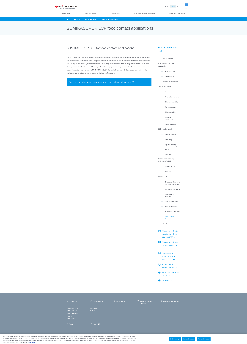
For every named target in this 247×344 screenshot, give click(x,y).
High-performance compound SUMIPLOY (169, 266)
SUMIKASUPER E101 (73, 313)
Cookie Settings (174, 339)
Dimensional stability (171, 102)
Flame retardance (170, 107)
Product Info (66, 13)
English (173, 6)
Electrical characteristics (169, 118)
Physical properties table (170, 82)
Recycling (168, 154)
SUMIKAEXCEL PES (73, 311)
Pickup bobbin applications (169, 195)
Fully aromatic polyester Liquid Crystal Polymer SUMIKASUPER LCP (170, 234)
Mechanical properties (172, 97)
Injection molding (170, 134)
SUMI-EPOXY (71, 319)
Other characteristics (171, 124)
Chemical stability (170, 112)
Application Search (95, 311)
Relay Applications (171, 206)
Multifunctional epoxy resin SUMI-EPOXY (171, 274)
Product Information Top (168, 49)
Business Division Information (144, 13)
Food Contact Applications (169, 218)
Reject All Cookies (188, 339)
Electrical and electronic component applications (172, 183)
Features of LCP (170, 71)
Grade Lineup (169, 76)
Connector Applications (172, 189)
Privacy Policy (32, 342)
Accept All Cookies (203, 339)
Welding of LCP (170, 167)
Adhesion (168, 172)
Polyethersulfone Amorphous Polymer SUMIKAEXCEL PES (169, 256)
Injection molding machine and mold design (171, 147)
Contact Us (165, 280)
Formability (168, 140)
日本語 (167, 6)
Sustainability (115, 13)
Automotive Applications (172, 212)
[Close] (244, 338)
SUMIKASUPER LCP (91, 19)
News (71, 324)
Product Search (90, 13)
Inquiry (186, 8)
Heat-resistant (169, 92)
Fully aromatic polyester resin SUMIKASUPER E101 (170, 245)
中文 (178, 6)
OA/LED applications (171, 201)
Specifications (167, 224)
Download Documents (177, 13)
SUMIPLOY (70, 316)
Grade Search (94, 308)
